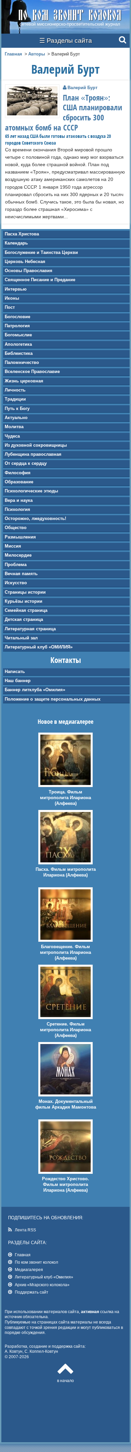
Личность (15, 390)
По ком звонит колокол (36, 1262)
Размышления (20, 536)
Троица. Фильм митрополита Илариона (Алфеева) (65, 797)
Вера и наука (19, 500)
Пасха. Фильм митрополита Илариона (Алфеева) (66, 872)
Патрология (17, 325)
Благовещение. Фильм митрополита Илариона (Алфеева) (65, 952)
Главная (13, 54)
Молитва (14, 426)
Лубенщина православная (33, 454)
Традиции (15, 399)
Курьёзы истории (23, 601)
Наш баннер (18, 680)
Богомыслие (18, 334)
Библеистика (19, 353)
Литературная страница (30, 628)
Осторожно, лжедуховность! (35, 518)
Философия (18, 472)
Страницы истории (25, 592)
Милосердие (18, 555)
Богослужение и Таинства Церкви (41, 252)
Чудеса (12, 436)
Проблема (16, 564)
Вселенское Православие (32, 371)
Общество (16, 527)
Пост (10, 307)
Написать (15, 671)
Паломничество (22, 362)
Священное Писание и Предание (40, 279)
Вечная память (21, 573)
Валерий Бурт (82, 87)
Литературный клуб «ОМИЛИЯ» (39, 646)
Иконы (12, 298)
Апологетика (18, 344)
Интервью (16, 289)
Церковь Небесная (25, 261)
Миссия (13, 546)
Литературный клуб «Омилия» (44, 1277)
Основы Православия (28, 270)
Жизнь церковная (24, 380)
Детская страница (24, 619)
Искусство (16, 582)
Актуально (16, 417)
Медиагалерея (29, 1269)
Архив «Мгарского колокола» (42, 1284)
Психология (17, 509)
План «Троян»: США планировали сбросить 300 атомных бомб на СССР (63, 112)
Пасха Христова (22, 233)
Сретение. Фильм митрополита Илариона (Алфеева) (65, 1029)
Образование (19, 481)
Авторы (36, 54)
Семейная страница (26, 610)
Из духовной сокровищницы (36, 445)
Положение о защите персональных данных (52, 699)
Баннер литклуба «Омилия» (35, 689)
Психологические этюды (31, 490)
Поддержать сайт (31, 1292)
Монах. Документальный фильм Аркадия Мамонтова (65, 1104)
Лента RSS (25, 1230)
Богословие (17, 316)
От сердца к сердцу (26, 463)
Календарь (16, 243)
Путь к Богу (17, 408)
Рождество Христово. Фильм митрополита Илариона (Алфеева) (65, 1184)
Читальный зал (21, 637)
